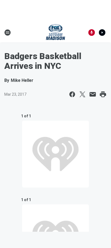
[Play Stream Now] (102, 32)
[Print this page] (103, 94)
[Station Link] (55, 32)
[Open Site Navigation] (7, 32)
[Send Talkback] (91, 32)
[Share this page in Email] (92, 94)
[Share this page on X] (82, 94)
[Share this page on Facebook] (72, 94)
